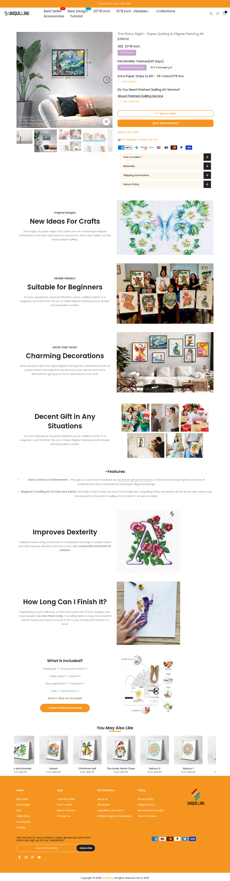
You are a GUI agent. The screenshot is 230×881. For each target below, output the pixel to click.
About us (102, 799)
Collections (165, 11)
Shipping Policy (146, 804)
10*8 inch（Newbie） (133, 11)
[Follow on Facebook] (19, 857)
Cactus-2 (93, 768)
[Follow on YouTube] (39, 857)
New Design (79, 11)
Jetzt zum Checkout (165, 123)
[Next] (106, 80)
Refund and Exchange (150, 810)
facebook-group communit (134, 479)
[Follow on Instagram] (26, 857)
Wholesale (103, 804)
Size (19, 810)
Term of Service (147, 816)
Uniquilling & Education (110, 810)
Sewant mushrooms (160, 768)
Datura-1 (59, 768)
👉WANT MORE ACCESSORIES (65, 708)
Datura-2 (26, 768)
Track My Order (66, 799)
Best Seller (54, 11)
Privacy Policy (146, 799)
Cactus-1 (127, 768)
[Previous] (22, 80)
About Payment (66, 810)
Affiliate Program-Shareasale (114, 816)
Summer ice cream (194, 768)
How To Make (64, 804)
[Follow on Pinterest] (32, 857)
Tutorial (76, 16)
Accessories (54, 16)
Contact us (63, 816)
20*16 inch (101, 11)
